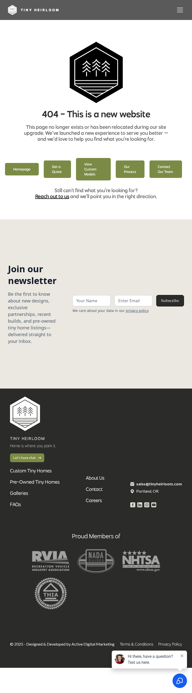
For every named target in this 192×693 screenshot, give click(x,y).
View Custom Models (90, 169)
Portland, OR (147, 491)
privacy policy (137, 310)
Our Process (130, 169)
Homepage (21, 169)
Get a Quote (57, 169)
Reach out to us (52, 196)
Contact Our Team (165, 169)
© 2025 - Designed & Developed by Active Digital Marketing (62, 644)
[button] (179, 10)
